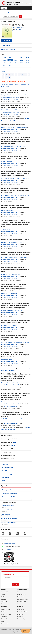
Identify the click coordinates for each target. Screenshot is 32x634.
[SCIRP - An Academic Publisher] (12, 3)
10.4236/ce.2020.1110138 (11, 363)
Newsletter (5, 470)
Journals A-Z (4, 592)
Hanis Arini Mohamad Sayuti (9, 382)
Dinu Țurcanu (5, 146)
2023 (21, 57)
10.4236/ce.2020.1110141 (11, 329)
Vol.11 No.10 (15, 97)
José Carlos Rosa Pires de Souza (10, 242)
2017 (27, 60)
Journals (10, 13)
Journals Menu (6, 45)
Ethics (19, 592)
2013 (21, 63)
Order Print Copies (6, 614)
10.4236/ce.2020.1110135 (11, 423)
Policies (20, 607)
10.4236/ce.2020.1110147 (11, 246)
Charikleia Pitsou (16, 325)
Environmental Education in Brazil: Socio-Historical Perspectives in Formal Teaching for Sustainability (15, 190)
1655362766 (7, 549)
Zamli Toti (4, 342)
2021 (4, 60)
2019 (16, 60)
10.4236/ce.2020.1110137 (11, 387)
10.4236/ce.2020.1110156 (11, 114)
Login (4, 8)
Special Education (5, 514)
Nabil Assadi (4, 359)
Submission (6, 40)
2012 (27, 63)
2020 (10, 60)
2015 (10, 63)
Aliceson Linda (5, 293)
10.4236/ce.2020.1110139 (11, 346)
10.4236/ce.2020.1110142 (11, 314)
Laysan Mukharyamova (7, 110)
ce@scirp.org (19, 29)
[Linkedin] (17, 533)
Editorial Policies (21, 594)
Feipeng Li (9, 161)
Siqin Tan (3, 401)
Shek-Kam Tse (5, 178)
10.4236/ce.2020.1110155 (11, 131)
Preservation (20, 614)
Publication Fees (21, 601)
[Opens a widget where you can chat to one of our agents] (25, 631)
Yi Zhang (3, 229)
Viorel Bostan (22, 146)
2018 (21, 60)
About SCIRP (22, 589)
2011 (4, 65)
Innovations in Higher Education (8, 522)
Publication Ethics (22, 611)
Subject (3, 594)
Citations (14, 31)
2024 (16, 57)
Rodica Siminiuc (13, 146)
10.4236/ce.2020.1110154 (11, 150)
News (2, 604)
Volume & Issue (5, 623)
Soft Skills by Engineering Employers (13, 124)
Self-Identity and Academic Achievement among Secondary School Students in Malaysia (14, 338)
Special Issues (21, 604)
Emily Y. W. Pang (20, 178)
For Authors (20, 596)
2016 (4, 63)
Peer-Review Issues (22, 599)
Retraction (20, 616)
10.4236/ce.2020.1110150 (11, 199)
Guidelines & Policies (8, 49)
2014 (16, 63)
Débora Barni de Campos (8, 127)
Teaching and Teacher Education (9, 518)
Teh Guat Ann (21, 382)
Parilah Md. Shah (15, 274)
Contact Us (5, 477)
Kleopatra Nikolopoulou (7, 210)
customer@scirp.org (9, 543)
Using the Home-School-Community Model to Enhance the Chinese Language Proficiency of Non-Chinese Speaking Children (16, 173)
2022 (27, 57)
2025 (10, 57)
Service (4, 607)
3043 (14, 442)
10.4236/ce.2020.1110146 (11, 261)
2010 (10, 65)
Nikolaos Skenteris (18, 95)
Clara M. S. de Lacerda (17, 310)
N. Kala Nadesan (5, 274)
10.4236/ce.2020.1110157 (11, 99)
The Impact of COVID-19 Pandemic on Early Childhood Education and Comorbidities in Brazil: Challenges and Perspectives (15, 305)
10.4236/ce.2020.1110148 (11, 233)
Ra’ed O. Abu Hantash (7, 257)
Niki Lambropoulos (6, 325)
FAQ (3, 480)
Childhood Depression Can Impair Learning (15, 239)
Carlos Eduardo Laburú (7, 419)
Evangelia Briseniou (6, 95)
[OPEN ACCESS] (27, 3)
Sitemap (3, 599)
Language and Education (7, 510)
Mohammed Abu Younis (20, 257)
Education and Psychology (7, 505)
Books (3, 596)
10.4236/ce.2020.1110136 (11, 406)
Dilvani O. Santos (6, 310)
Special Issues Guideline (9, 497)
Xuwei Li (3, 161)
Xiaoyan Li (9, 229)
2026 (4, 57)
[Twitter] (3, 533)
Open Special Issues (8, 490)
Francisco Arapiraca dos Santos (10, 195)
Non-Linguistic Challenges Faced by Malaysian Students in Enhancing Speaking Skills (15, 269)
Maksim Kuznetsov (20, 110)
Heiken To (12, 178)
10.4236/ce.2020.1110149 (11, 214)
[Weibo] (25, 533)
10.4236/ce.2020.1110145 (11, 278)
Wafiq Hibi (11, 359)
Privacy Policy (21, 619)
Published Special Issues (9, 493)
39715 (13, 445)
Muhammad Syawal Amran (23, 342)
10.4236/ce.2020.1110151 (11, 182)
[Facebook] (10, 533)
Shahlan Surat (11, 342)
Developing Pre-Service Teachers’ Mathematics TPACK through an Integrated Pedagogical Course (15, 355)
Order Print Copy (7, 474)
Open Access (20, 609)
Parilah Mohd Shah (15, 293)
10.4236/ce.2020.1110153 (11, 165)
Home (4, 13)
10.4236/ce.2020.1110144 (11, 297)
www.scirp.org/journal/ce (17, 27)
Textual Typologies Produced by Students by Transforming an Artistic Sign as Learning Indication (15, 414)
